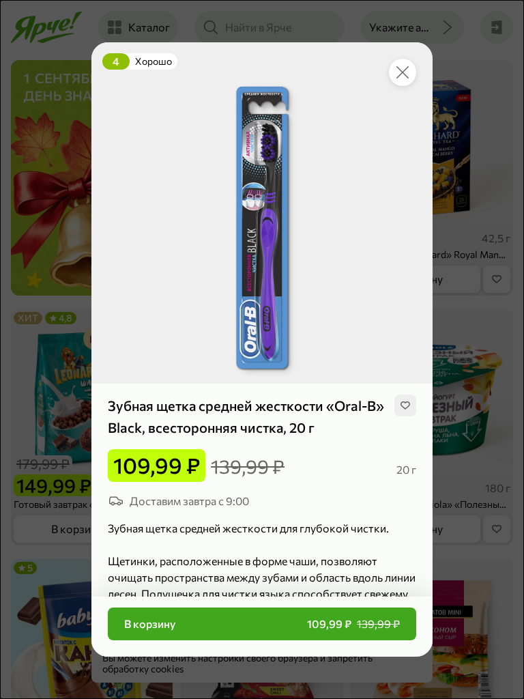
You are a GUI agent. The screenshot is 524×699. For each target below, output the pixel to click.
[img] (405, 405)
